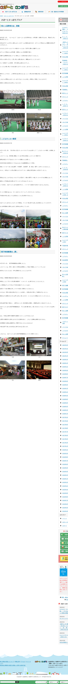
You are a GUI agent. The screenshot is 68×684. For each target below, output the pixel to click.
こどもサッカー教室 (8, 139)
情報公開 (17, 661)
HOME (1, 15)
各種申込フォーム (53, 682)
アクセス (23, 661)
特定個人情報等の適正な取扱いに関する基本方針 (13, 665)
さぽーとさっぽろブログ (9, 15)
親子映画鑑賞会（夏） (9, 252)
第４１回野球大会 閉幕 (10, 26)
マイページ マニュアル (41, 682)
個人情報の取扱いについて (7, 661)
